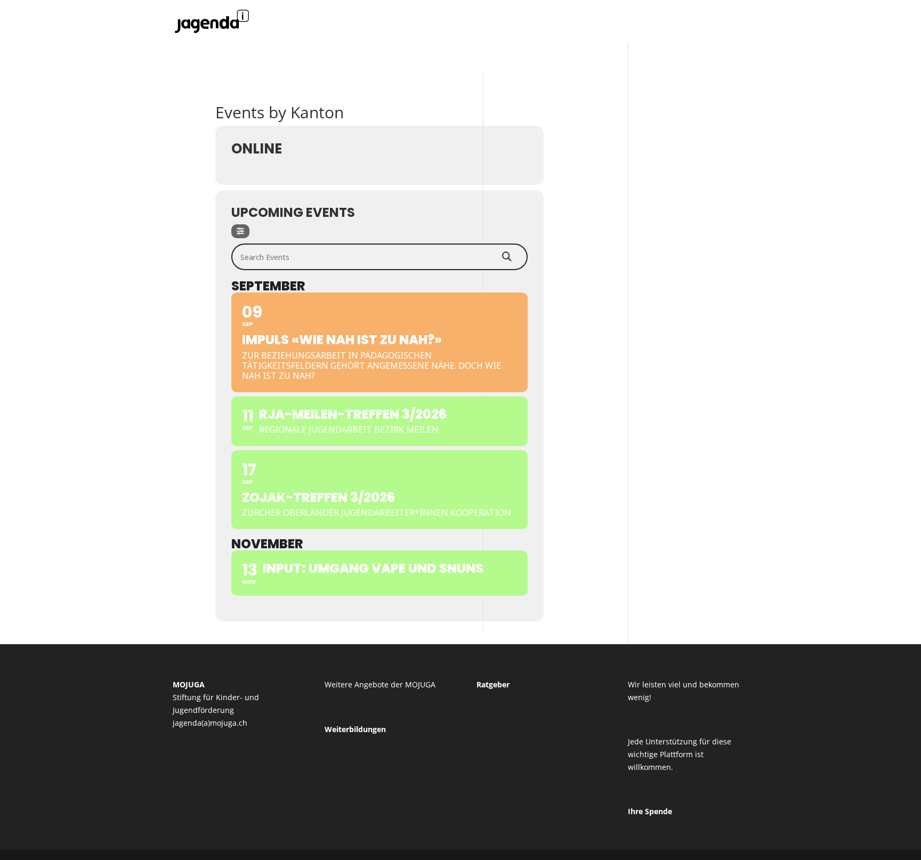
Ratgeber (493, 684)
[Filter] (240, 231)
